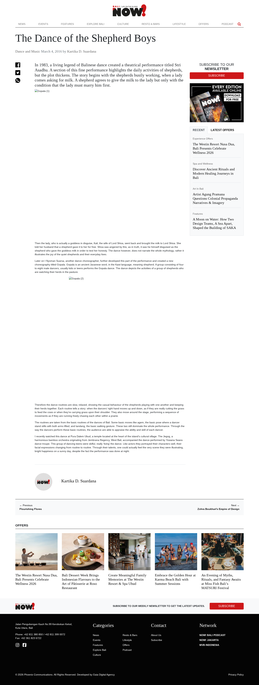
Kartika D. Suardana (81, 51)
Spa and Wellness (203, 163)
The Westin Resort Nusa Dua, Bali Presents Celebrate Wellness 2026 (214, 148)
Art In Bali (198, 188)
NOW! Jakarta (209, 640)
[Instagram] (17, 644)
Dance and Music (27, 51)
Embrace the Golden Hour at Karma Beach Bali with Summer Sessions (175, 579)
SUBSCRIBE (226, 606)
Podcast (227, 24)
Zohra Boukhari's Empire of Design (218, 509)
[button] (239, 24)
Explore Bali (95, 24)
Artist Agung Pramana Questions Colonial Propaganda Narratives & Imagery (215, 198)
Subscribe (156, 640)
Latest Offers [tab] (222, 130)
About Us (156, 635)
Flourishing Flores (31, 509)
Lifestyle (179, 24)
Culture (123, 24)
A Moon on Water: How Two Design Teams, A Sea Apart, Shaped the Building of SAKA (214, 223)
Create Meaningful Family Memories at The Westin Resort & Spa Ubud (127, 579)
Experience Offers (203, 138)
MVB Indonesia (209, 645)
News (21, 24)
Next (235, 505)
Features (67, 24)
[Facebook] (24, 644)
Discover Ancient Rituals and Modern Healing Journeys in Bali (214, 173)
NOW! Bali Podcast (212, 635)
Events (43, 24)
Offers (204, 24)
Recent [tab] (199, 130)
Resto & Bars (151, 24)
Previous (26, 505)
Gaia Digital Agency (104, 674)
